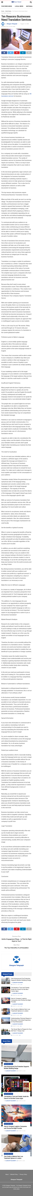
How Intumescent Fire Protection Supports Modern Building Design (21, 979)
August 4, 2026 (15, 1026)
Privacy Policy (23, 1174)
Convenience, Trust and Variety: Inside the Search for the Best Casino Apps (20, 989)
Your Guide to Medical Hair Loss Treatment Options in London (20, 1010)
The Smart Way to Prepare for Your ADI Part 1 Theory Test (21, 1030)
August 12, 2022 (25, 24)
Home (2, 11)
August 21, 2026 (16, 984)
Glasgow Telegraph (12, 24)
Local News (19, 6)
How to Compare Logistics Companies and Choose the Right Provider (21, 1000)
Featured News (6, 6)
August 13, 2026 (16, 1006)
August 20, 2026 (16, 995)
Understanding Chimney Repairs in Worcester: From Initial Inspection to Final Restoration (21, 1020)
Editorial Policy (14, 1174)
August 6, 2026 (15, 1015)
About (6, 1174)
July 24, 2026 (15, 1035)
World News (8, 11)
